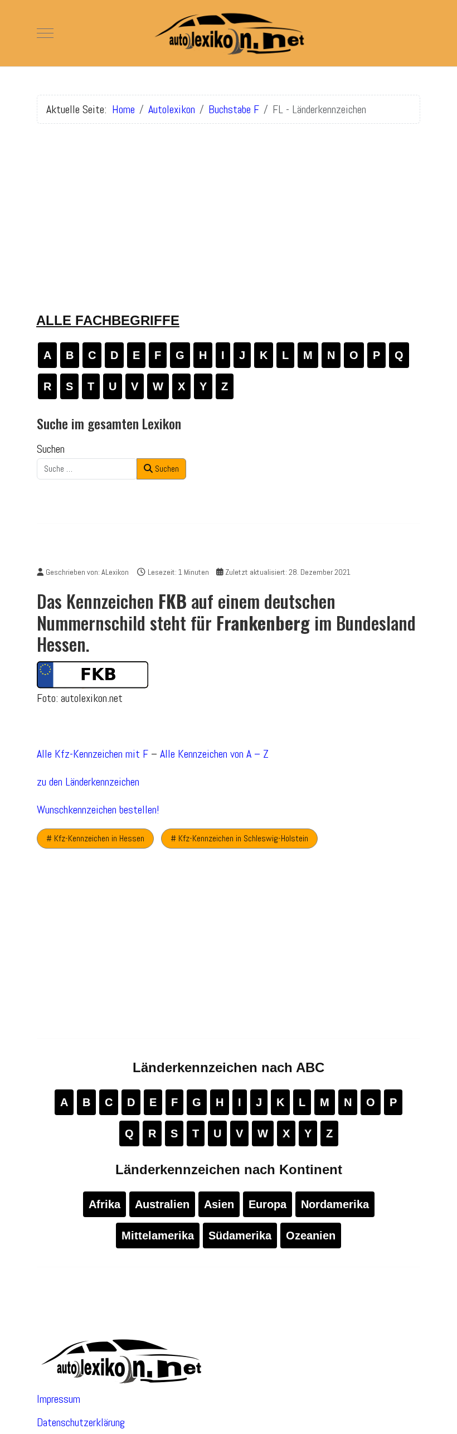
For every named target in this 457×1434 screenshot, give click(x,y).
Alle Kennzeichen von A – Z (214, 754)
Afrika (104, 1204)
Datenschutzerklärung (81, 1422)
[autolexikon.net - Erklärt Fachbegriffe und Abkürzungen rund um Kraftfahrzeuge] (228, 33)
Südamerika (239, 1235)
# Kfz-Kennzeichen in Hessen (95, 838)
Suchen (51, 449)
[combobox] (87, 468)
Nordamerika (335, 1204)
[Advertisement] (228, 211)
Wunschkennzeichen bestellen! (98, 809)
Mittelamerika (157, 1235)
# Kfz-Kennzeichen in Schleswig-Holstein (239, 838)
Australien (162, 1204)
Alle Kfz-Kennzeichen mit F (92, 754)
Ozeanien (311, 1235)
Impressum (58, 1399)
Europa (267, 1204)
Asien (219, 1204)
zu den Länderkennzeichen (88, 781)
